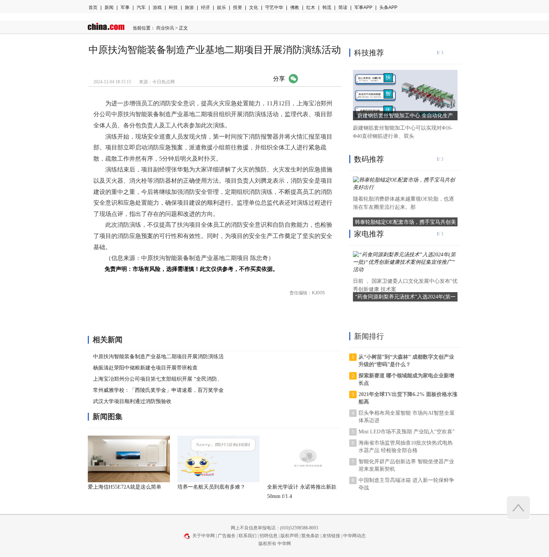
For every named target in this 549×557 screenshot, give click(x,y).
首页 (93, 7)
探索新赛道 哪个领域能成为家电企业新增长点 (406, 379)
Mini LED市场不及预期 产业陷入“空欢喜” (407, 431)
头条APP (388, 7)
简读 (342, 7)
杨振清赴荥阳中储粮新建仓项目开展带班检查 (145, 368)
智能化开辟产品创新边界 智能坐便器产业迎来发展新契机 (406, 465)
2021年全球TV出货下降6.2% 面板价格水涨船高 (408, 398)
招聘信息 (268, 535)
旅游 (189, 7)
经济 (205, 7)
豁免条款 (310, 535)
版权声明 (289, 535)
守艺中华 (274, 7)
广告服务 (227, 535)
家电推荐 (369, 234)
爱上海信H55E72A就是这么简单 (124, 487)
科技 (173, 7)
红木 (310, 7)
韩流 (326, 7)
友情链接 (331, 535)
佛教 (294, 7)
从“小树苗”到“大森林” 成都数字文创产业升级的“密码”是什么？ (406, 360)
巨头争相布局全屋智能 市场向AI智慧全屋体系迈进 (407, 416)
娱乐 (221, 7)
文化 (253, 7)
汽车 (141, 7)
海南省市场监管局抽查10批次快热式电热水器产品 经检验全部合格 (406, 446)
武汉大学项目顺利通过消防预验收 (132, 401)
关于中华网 (203, 535)
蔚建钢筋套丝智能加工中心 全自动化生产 (405, 115)
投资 (237, 7)
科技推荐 (369, 53)
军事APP (363, 7)
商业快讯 (165, 28)
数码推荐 (369, 159)
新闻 (109, 7)
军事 (125, 7)
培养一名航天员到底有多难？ (211, 487)
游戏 (157, 7)
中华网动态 (354, 535)
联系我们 (248, 535)
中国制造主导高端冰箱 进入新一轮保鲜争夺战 (406, 484)
